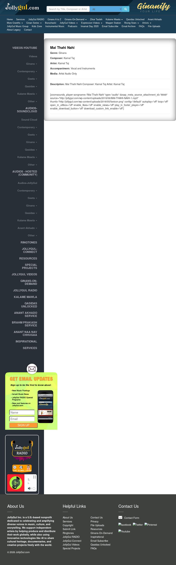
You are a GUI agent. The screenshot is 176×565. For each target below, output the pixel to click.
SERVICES (30, 348)
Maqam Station (113, 23)
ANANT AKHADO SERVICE (25, 314)
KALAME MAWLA (25, 297)
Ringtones (29, 242)
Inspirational (97, 536)
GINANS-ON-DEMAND (28, 282)
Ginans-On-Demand (75, 19)
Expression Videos (91, 23)
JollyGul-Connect (72, 540)
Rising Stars (130, 23)
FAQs (142, 26)
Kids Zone (37, 26)
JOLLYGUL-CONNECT (29, 250)
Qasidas (30, 86)
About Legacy (14, 29)
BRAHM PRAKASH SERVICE (24, 323)
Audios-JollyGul (27, 183)
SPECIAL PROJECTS (29, 266)
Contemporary (26, 71)
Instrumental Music (54, 26)
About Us (68, 517)
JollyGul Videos (68, 23)
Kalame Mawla (113, 19)
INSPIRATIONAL (26, 341)
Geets (31, 79)
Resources (28, 258)
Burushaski (50, 23)
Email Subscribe (110, 26)
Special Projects (71, 548)
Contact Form (130, 517)
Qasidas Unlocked (135, 19)
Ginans (30, 64)
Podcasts (72, 26)
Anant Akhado (155, 19)
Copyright (68, 525)
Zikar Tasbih (96, 19)
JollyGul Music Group (17, 26)
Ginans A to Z (54, 19)
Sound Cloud (29, 119)
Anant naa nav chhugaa (25, 333)
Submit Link (69, 529)
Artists (146, 23)
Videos (33, 56)
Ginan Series (33, 23)
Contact (28, 29)
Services (20, 19)
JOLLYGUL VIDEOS (24, 274)
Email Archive (128, 26)
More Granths (14, 23)
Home (10, 19)
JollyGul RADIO (36, 19)
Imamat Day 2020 (89, 26)
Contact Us (97, 517)
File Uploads (154, 26)
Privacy (94, 521)
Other (31, 101)
